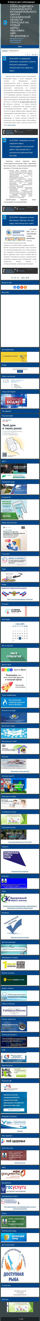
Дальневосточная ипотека (20, 771)
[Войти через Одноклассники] (25, 287)
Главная (5, 51)
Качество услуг (20, 1163)
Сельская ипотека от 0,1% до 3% (20, 842)
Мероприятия (8, 130)
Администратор (9, 132)
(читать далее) (11, 125)
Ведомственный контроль (20, 937)
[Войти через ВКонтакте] (18, 287)
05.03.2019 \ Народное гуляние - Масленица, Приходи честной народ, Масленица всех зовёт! (22, 220)
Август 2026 (20, 624)
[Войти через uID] (14, 287)
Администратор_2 (10, 209)
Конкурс (20, 1131)
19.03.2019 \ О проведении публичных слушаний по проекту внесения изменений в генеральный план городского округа (22, 65)
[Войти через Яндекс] (21, 287)
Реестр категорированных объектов (20, 599)
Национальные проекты (19, 871)
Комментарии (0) (9, 133)
